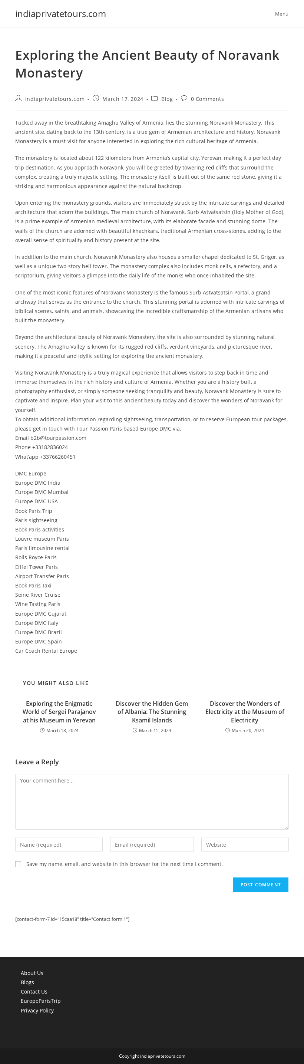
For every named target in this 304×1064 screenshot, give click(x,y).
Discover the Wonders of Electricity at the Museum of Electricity (244, 711)
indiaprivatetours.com (60, 13)
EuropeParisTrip (41, 1000)
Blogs (27, 982)
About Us (32, 972)
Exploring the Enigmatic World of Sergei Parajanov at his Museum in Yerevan (59, 711)
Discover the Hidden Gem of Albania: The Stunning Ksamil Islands (152, 711)
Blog (167, 98)
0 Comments (207, 98)
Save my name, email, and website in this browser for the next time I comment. (124, 863)
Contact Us (34, 991)
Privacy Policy (37, 1010)
